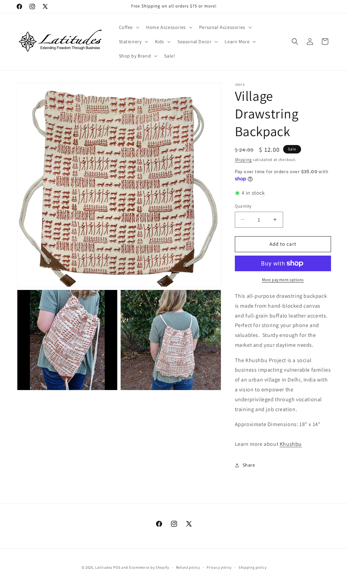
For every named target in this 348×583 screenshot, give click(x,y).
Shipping (243, 159)
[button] (128, 27)
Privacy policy (219, 567)
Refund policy (188, 567)
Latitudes (103, 567)
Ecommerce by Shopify (149, 567)
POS (116, 567)
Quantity (243, 206)
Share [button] (249, 465)
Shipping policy (253, 567)
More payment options (283, 279)
